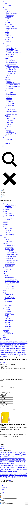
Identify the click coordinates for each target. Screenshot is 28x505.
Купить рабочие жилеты (9, 112)
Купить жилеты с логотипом (9, 113)
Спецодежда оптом (8, 117)
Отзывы (3, 492)
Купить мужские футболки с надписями (10, 245)
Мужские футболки (5, 243)
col (3, 1)
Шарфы (6, 140)
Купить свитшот (7, 284)
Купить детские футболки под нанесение (11, 70)
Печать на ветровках (5, 211)
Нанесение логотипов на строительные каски (12, 28)
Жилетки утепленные (7, 143)
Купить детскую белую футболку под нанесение (12, 66)
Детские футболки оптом (8, 263)
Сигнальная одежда (7, 110)
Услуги (3, 490)
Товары (3, 42)
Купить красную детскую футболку (10, 73)
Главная (6, 2)
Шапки (5, 141)
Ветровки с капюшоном (9, 98)
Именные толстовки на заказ (9, 88)
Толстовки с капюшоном (8, 79)
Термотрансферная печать (5, 488)
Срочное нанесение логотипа (9, 40)
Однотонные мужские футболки (10, 54)
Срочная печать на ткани (8, 230)
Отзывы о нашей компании (8, 6)
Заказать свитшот (8, 91)
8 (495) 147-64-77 (7, 149)
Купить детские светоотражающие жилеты (11, 114)
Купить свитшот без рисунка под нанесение (11, 93)
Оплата (5, 8)
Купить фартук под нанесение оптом (10, 109)
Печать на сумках (7, 31)
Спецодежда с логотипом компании (10, 118)
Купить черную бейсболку (8, 295)
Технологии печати (4, 487)
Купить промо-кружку (7, 328)
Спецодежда (6, 115)
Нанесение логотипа (7, 232)
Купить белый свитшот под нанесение (9, 286)
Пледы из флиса (7, 142)
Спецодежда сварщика (7, 318)
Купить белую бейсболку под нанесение (10, 297)
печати (2, 201)
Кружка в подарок (8, 131)
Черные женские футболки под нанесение (11, 59)
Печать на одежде (7, 20)
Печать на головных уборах (8, 25)
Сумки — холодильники (8, 136)
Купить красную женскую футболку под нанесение (11, 254)
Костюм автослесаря (8, 126)
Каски (5, 127)
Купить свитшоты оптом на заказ (10, 92)
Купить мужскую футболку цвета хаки (11, 57)
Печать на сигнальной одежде (8, 23)
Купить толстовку (8, 81)
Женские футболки (7, 58)
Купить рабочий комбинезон (9, 120)
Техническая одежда (7, 316)
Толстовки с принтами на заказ (10, 82)
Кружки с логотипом (7, 322)
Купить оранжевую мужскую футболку (9, 248)
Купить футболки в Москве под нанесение (11, 48)
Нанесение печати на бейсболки (10, 26)
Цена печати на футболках (9, 14)
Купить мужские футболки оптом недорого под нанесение (13, 52)
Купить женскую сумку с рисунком (9, 333)
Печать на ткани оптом (9, 38)
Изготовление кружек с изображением (9, 225)
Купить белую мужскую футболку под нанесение (12, 50)
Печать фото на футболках (8, 206)
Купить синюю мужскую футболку (9, 246)
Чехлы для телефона (5, 337)
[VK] (14, 495)
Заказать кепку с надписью (8, 296)
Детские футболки (7, 65)
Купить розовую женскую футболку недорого (12, 63)
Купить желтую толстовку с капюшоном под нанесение (13, 84)
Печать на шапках (5, 221)
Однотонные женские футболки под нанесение (12, 60)
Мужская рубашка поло (8, 269)
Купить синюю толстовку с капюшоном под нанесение (13, 86)
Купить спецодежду (7, 309)
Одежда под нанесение (6, 299)
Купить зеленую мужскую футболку (9, 247)
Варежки (4, 335)
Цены (2, 491)
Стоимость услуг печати (8, 5)
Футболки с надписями (7, 239)
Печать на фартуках (7, 21)
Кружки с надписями (8, 129)
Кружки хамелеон (8, 130)
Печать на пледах (7, 33)
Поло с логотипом (8, 74)
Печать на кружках (7, 32)
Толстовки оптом (5, 271)
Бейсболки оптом (8, 100)
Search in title (3, 190)
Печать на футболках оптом (8, 204)
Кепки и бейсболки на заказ (9, 101)
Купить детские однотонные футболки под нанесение (11, 260)
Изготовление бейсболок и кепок (9, 294)
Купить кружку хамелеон (8, 324)
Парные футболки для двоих (9, 46)
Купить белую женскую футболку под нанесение (11, 252)
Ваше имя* (1, 501)
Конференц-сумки (5, 331)
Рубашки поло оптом (8, 75)
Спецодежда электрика (9, 123)
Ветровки (4, 290)
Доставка (3, 145)
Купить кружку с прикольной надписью (11, 133)
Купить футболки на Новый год (10, 49)
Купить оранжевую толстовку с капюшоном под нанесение (13, 87)
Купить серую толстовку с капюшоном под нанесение (11, 280)
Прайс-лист (3, 144)
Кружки (6, 128)
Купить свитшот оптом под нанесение (9, 288)
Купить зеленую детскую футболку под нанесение (12, 67)
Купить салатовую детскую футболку (9, 265)
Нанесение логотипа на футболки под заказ (11, 13)
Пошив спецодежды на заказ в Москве (9, 314)
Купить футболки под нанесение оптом (11, 47)
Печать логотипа (7, 39)
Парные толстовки (8, 80)
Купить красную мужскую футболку (10, 56)
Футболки (4, 237)
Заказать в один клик (3, 362)
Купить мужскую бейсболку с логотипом (11, 104)
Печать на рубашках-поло (8, 17)
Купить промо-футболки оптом (8, 241)
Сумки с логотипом (8, 138)
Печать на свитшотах (7, 18)
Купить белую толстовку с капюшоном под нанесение (11, 278)
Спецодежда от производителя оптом (10, 125)
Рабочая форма (8, 121)
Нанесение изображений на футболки (11, 12)
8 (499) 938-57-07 (21, 363)
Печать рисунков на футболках (10, 15)
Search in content (4, 191)
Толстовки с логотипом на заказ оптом (9, 277)
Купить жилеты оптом (7, 307)
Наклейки (6, 135)
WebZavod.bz (10, 480)
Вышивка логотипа (8, 41)
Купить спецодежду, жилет (8, 311)
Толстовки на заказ (7, 275)
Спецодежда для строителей (9, 122)
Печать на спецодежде (7, 22)
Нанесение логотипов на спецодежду (9, 215)
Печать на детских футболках (9, 16)
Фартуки (6, 107)
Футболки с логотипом (9, 44)
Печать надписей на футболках (8, 208)
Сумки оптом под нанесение (9, 139)
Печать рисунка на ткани (9, 35)
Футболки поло (7, 77)
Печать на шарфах (7, 29)
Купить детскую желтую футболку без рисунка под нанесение (14, 68)
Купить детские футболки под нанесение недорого (12, 71)
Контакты (3, 146)
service (2, 196)
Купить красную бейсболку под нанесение (11, 103)
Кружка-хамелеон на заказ (8, 326)
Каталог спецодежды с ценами (8, 312)
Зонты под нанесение (6, 329)
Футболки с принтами (9, 45)
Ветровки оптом (8, 97)
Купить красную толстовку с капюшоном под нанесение (12, 282)
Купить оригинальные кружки (10, 132)
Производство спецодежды (8, 313)
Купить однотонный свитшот (9, 96)
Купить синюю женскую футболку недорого (11, 62)
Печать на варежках (7, 30)
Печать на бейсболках (7, 219)
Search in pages (3, 195)
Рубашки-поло (5, 267)
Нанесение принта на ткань (9, 37)
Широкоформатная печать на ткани (9, 228)
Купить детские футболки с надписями (11, 69)
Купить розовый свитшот (9, 95)
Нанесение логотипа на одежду (9, 213)
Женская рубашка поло (9, 76)
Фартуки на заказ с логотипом (10, 108)
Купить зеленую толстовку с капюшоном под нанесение (13, 83)
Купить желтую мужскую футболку (10, 55)
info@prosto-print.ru (2, 149)
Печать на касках (7, 27)
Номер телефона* (2, 502)
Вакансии (6, 3)
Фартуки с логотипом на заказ (8, 301)
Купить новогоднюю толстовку (10, 89)
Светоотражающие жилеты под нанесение (11, 111)
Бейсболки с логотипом (9, 99)
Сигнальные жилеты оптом (8, 305)
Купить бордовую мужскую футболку (9, 250)
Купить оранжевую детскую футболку (9, 262)
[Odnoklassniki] (14, 496)
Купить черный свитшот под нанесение (11, 94)
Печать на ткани (7, 34)
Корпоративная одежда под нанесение (11, 106)
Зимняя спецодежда (8, 116)
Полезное (3, 489)
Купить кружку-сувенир (8, 327)
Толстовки (4, 273)
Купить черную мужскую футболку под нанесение (12, 51)
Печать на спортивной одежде (8, 24)
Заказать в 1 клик (2, 448)
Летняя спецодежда (8, 124)
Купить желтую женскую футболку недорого (11, 61)
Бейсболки (4, 292)
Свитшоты (6, 90)
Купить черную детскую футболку (10, 72)
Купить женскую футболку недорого (9, 258)
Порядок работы (7, 9)
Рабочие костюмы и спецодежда (9, 320)
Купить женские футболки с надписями (11, 64)
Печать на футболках (7, 11)
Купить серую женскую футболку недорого (10, 256)
